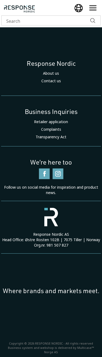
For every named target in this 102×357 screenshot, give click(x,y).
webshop (47, 348)
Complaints (51, 129)
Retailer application (51, 122)
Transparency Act (51, 137)
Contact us (51, 81)
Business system (20, 348)
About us (51, 73)
